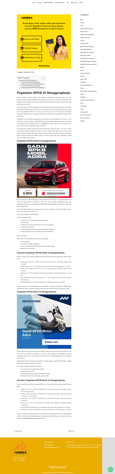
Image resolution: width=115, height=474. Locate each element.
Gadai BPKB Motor (59, 2)
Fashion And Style (85, 37)
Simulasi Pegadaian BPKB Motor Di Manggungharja (33, 87)
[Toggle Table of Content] (42, 78)
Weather (82, 121)
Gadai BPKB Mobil (48, 2)
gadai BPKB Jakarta (85, 55)
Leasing (82, 76)
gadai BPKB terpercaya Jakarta (88, 64)
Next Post (71, 431)
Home (33, 2)
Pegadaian (20, 72)
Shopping (82, 97)
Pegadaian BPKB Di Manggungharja (28, 80)
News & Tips (74, 2)
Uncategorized (84, 112)
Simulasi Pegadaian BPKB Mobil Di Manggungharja (33, 84)
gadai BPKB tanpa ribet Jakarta (88, 61)
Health (82, 70)
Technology (83, 106)
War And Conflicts (85, 118)
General (82, 67)
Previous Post (17, 431)
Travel (82, 109)
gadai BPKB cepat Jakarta (87, 52)
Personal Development (86, 85)
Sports (82, 103)
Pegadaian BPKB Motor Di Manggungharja (31, 85)
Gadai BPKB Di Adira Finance (30, 418)
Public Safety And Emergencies (88, 91)
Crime (81, 25)
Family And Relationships (86, 34)
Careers (82, 22)
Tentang (39, 2)
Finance (82, 40)
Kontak (81, 2)
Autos (81, 19)
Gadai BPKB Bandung (85, 49)
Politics (82, 88)
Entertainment (84, 31)
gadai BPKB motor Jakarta (87, 58)
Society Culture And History (87, 100)
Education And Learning (86, 28)
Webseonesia (69, 472)
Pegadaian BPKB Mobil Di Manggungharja (31, 82)
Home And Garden (85, 73)
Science (82, 94)
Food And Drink (84, 43)
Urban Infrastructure (85, 115)
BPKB (42, 204)
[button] (110, 469)
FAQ (68, 2)
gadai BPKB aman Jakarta (87, 46)
